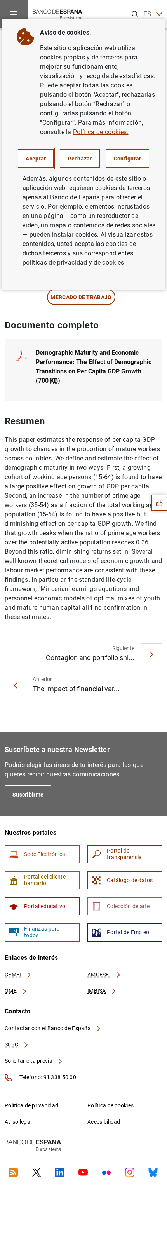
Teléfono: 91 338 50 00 (47, 1077)
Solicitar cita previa (29, 1061)
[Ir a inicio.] (57, 13)
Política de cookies (110, 1105)
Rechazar (80, 158)
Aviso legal (18, 1122)
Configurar (127, 158)
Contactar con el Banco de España (48, 1028)
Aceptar (36, 158)
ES (147, 14)
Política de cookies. (100, 132)
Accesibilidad (103, 1122)
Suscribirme (27, 795)
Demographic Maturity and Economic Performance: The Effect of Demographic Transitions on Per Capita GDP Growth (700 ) (93, 366)
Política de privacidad (31, 1105)
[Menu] (14, 14)
